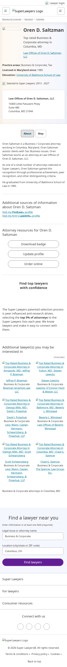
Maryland (28, 19)
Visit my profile (17, 212)
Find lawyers (33, 562)
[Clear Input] (60, 536)
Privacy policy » (40, 654)
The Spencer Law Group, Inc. (50, 471)
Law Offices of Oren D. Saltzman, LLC (42, 54)
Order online (33, 264)
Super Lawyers (12, 579)
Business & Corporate (11, 19)
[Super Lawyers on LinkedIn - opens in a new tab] (46, 626)
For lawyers (10, 591)
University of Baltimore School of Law (38, 75)
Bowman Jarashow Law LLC (16, 389)
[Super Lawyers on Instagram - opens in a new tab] (29, 626)
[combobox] (32, 536)
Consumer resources (17, 603)
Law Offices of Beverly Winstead (50, 426)
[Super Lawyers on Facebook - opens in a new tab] (20, 626)
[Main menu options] (6, 11)
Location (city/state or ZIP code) (21, 545)
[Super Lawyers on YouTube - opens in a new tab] (38, 626)
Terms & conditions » (17, 654)
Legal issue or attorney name (19, 530)
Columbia (40, 19)
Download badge (33, 244)
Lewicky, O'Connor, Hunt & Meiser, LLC (50, 389)
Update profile (33, 254)
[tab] (27, 133)
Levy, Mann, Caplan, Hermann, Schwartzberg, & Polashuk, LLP (16, 430)
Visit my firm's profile (21, 216)
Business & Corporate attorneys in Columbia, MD (31, 491)
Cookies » (56, 654)
